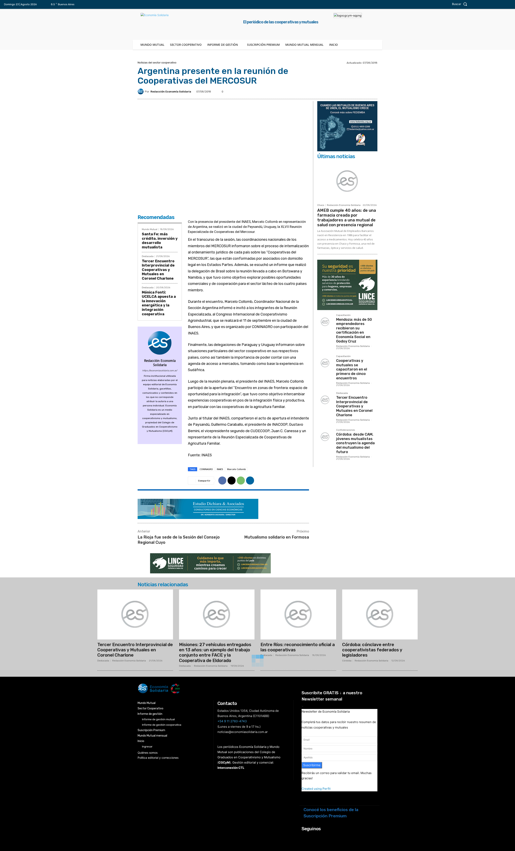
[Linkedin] (490, 4)
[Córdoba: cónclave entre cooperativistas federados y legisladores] (380, 614)
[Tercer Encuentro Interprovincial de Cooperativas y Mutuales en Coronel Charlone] (325, 400)
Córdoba (346, 661)
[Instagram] (482, 4)
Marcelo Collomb (236, 469)
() (224, 762)
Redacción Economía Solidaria (170, 91)
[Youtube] (507, 4)
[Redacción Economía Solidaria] (141, 91)
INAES (220, 469)
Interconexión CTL (230, 768)
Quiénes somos (148, 752)
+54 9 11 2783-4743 (232, 721)
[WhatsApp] (241, 480)
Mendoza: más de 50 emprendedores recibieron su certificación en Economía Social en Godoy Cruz (354, 330)
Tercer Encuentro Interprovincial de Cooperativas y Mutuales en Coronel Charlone (158, 270)
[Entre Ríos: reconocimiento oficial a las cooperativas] (298, 614)
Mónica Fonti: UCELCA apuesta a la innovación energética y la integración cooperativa (159, 303)
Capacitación (343, 315)
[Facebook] (473, 4)
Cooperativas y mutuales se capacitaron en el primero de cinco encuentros (351, 369)
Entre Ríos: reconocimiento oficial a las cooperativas (298, 647)
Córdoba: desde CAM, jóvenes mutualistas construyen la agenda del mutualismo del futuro (355, 443)
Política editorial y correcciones (158, 757)
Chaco (320, 205)
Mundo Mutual (149, 229)
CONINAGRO (206, 469)
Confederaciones (345, 430)
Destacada (147, 256)
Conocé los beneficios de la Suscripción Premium (331, 812)
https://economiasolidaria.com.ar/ (159, 370)
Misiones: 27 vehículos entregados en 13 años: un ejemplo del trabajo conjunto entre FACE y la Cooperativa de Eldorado (215, 652)
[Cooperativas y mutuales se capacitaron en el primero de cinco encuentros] (325, 363)
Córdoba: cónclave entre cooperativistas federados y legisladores (372, 650)
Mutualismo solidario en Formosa (276, 537)
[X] (498, 4)
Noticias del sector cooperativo (157, 62)
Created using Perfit (316, 789)
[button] (460, 4)
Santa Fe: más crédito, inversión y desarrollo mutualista (160, 240)
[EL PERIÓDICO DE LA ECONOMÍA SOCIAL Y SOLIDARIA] (217, 688)
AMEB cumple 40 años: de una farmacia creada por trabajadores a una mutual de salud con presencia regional (346, 217)
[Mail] (159, 436)
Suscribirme (311, 765)
